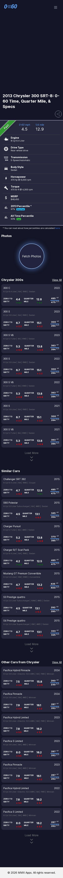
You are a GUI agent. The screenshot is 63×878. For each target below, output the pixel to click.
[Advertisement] (31, 55)
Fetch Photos (31, 256)
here (57, 228)
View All (57, 280)
